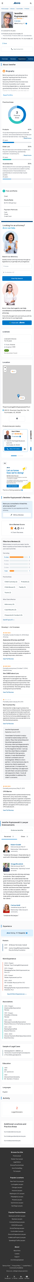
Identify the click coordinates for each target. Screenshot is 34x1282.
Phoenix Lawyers (17, 1199)
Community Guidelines (16, 1268)
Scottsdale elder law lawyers (12, 1132)
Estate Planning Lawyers (17, 1228)
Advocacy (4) (9, 604)
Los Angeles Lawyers (17, 1184)
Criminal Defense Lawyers (17, 1222)
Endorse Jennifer (17, 830)
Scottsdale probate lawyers (12, 1140)
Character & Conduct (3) (13, 615)
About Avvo (17, 1250)
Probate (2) (25, 582)
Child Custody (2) (11, 582)
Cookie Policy (26, 1265)
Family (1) (22, 587)
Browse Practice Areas (17, 1165)
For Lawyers (17, 1171)
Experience (22, 59)
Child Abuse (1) (10, 587)
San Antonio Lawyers (17, 1203)
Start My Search (17, 278)
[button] (18, 396)
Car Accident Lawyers (17, 1231)
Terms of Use (6, 1265)
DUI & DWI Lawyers (17, 1225)
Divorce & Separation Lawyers (17, 1234)
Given (24, 836)
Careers (17, 1253)
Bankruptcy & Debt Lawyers (17, 1216)
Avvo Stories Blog (17, 1168)
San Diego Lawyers (17, 1206)
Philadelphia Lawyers (17, 1196)
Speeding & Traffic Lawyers (17, 1240)
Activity (30, 59)
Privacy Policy (16, 1265)
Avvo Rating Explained (17, 1260)
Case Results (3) (10, 610)
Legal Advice (17, 1162)
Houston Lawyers (17, 1190)
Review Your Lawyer (17, 1159)
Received (8, 836)
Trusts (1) (8, 592)
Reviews (13, 59)
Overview (5, 59)
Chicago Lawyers (17, 1187)
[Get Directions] (17, 418)
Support (17, 1256)
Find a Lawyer (17, 1156)
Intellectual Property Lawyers (17, 1237)
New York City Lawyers (17, 1181)
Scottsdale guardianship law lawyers (15, 1136)
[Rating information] (26, 23)
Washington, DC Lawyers (17, 1193)
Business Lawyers (17, 1219)
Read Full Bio (8, 95)
